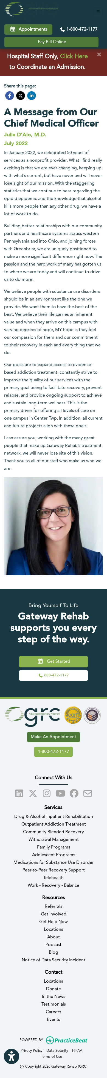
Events (53, 1020)
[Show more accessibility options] (11, 1056)
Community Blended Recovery (53, 832)
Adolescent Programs (53, 855)
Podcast (53, 945)
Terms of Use (51, 1057)
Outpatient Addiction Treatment (53, 824)
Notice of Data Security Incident (53, 960)
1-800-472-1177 (81, 29)
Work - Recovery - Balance (53, 885)
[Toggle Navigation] (98, 11)
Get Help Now (53, 922)
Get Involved (53, 914)
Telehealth (53, 878)
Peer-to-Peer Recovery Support (53, 870)
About (53, 937)
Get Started (57, 661)
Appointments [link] (31, 29)
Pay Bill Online (52, 42)
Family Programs (53, 847)
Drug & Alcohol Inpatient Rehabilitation (53, 817)
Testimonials (53, 1004)
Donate (53, 989)
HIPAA (77, 1051)
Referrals (53, 907)
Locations (53, 929)
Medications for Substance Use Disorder (53, 863)
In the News (53, 997)
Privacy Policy (31, 1051)
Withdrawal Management (54, 840)
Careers (53, 1012)
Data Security (57, 1051)
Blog (53, 952)
